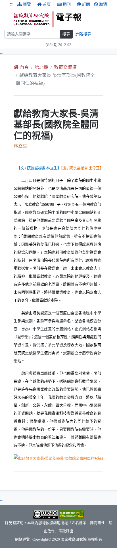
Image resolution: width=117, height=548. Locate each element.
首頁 (47, 4)
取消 (103, 4)
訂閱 (86, 4)
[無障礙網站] (71, 514)
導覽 (27, 4)
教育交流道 (65, 67)
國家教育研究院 (74, 539)
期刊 (67, 4)
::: (11, 3)
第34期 (41, 67)
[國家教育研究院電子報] (63, 19)
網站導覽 (22, 539)
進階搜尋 (83, 34)
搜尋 (66, 34)
